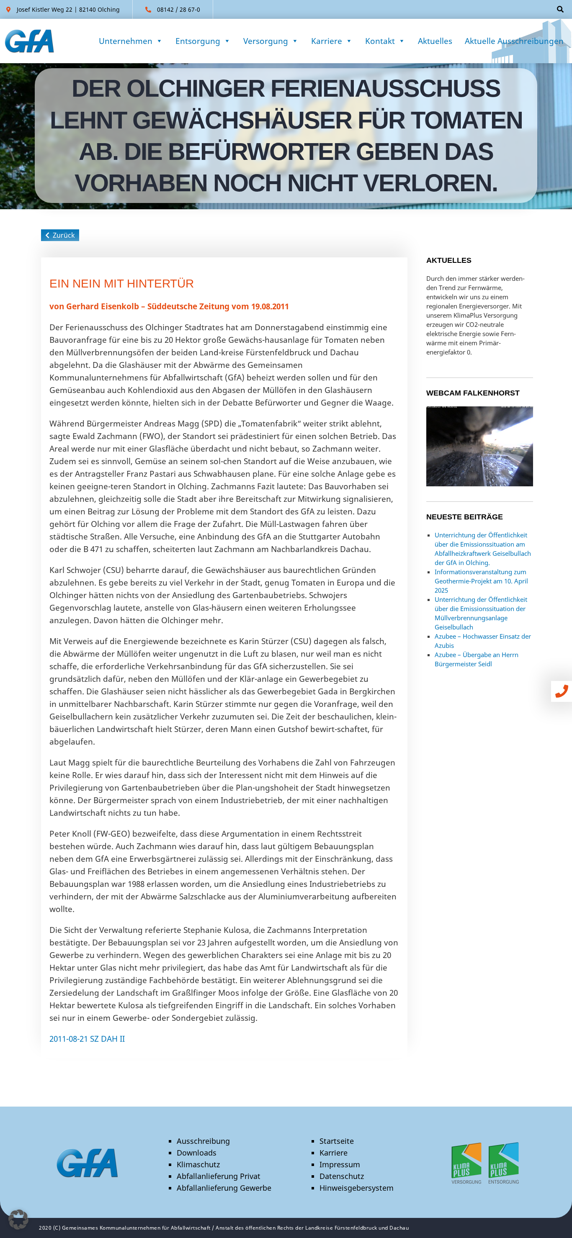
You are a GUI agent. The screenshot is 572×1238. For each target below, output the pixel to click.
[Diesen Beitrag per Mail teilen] (388, 1065)
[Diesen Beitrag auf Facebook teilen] (349, 1065)
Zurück (62, 235)
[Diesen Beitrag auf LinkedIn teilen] (369, 1065)
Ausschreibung (203, 1141)
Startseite (336, 1141)
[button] (18, 1219)
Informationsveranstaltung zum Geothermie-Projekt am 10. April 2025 (481, 581)
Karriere (326, 41)
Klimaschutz (198, 1164)
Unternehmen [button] (125, 41)
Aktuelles (435, 41)
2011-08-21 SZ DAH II (87, 1038)
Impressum (339, 1164)
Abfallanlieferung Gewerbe (224, 1188)
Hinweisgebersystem (356, 1188)
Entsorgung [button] (197, 41)
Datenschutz (341, 1176)
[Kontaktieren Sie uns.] (563, 691)
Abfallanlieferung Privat (218, 1176)
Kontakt (380, 41)
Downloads (196, 1153)
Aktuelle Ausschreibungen (514, 41)
